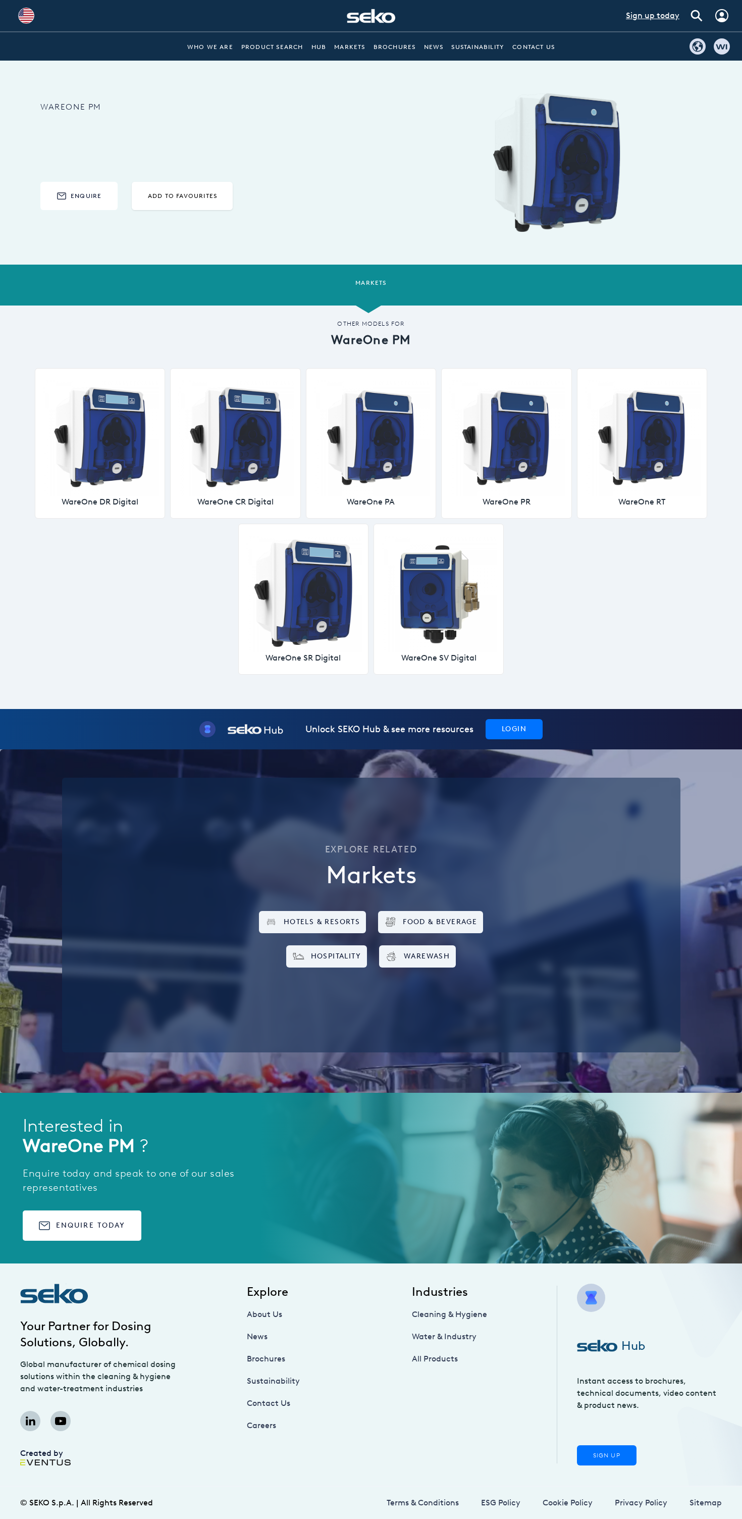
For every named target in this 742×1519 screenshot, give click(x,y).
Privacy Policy (641, 1502)
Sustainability (477, 46)
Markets (349, 46)
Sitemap (706, 1502)
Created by (41, 1453)
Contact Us (533, 46)
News (434, 46)
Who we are (210, 46)
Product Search (272, 46)
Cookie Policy (568, 1502)
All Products (435, 1358)
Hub (319, 46)
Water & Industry (444, 1336)
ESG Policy (500, 1502)
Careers (261, 1425)
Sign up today (652, 15)
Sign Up (606, 1455)
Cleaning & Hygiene (449, 1314)
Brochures (395, 46)
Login (514, 729)
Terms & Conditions (423, 1502)
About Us (264, 1314)
